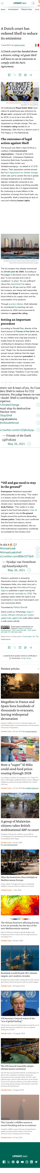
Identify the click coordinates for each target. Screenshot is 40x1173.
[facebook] (4, 1162)
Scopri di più (26, 658)
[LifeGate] (20, 3)
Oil (33, 636)
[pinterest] (13, 1162)
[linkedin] (31, 1162)
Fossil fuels (27, 636)
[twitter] (8, 1162)
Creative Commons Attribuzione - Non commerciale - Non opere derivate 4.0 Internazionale (18, 630)
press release (17, 304)
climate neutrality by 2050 (20, 593)
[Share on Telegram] (30, 75)
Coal (32, 510)
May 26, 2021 (16, 444)
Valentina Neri (19, 45)
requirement (16, 284)
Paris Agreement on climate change (21, 172)
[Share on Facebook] (9, 75)
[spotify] (17, 1162)
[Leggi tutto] (37, 669)
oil (36, 510)
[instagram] (27, 1162)
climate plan (9, 271)
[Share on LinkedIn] (20, 75)
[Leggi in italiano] (37, 45)
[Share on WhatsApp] (25, 75)
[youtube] (22, 1162)
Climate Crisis (6, 731)
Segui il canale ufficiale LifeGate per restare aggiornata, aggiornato (17, 614)
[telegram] (36, 1162)
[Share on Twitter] (14, 75)
